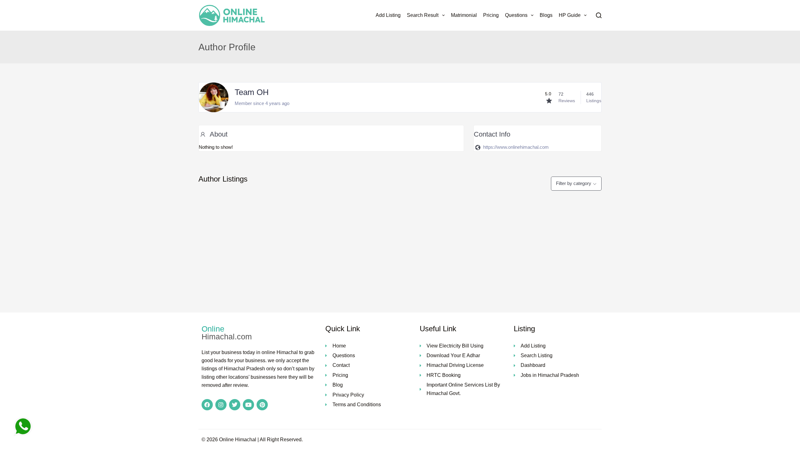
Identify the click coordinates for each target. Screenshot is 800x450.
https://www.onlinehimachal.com (516, 147)
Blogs (546, 15)
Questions (516, 15)
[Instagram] (221, 404)
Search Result (422, 15)
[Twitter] (234, 404)
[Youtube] (248, 404)
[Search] (599, 15)
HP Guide (570, 15)
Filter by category (573, 183)
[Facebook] (207, 404)
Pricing (491, 15)
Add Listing (388, 15)
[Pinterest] (262, 404)
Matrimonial (464, 15)
